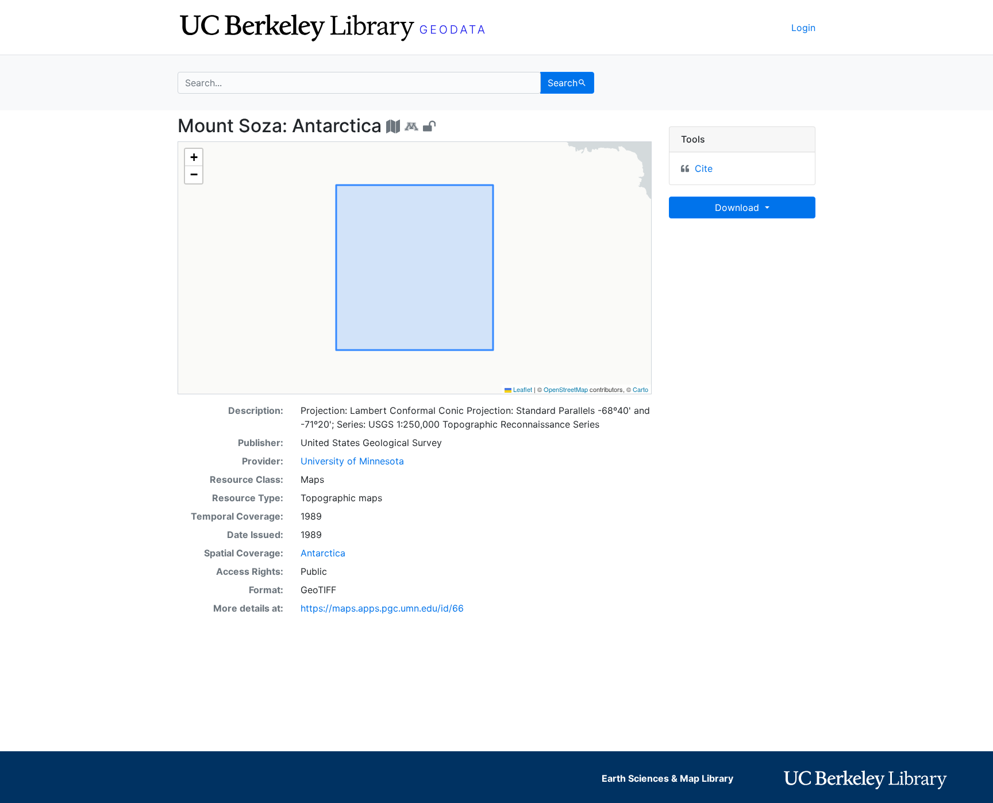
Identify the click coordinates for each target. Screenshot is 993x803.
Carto (640, 389)
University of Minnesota (352, 461)
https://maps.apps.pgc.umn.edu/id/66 (382, 608)
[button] (193, 157)
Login (803, 27)
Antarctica (323, 553)
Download (738, 207)
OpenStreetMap (566, 389)
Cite (704, 168)
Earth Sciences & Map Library (667, 778)
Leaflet (521, 389)
